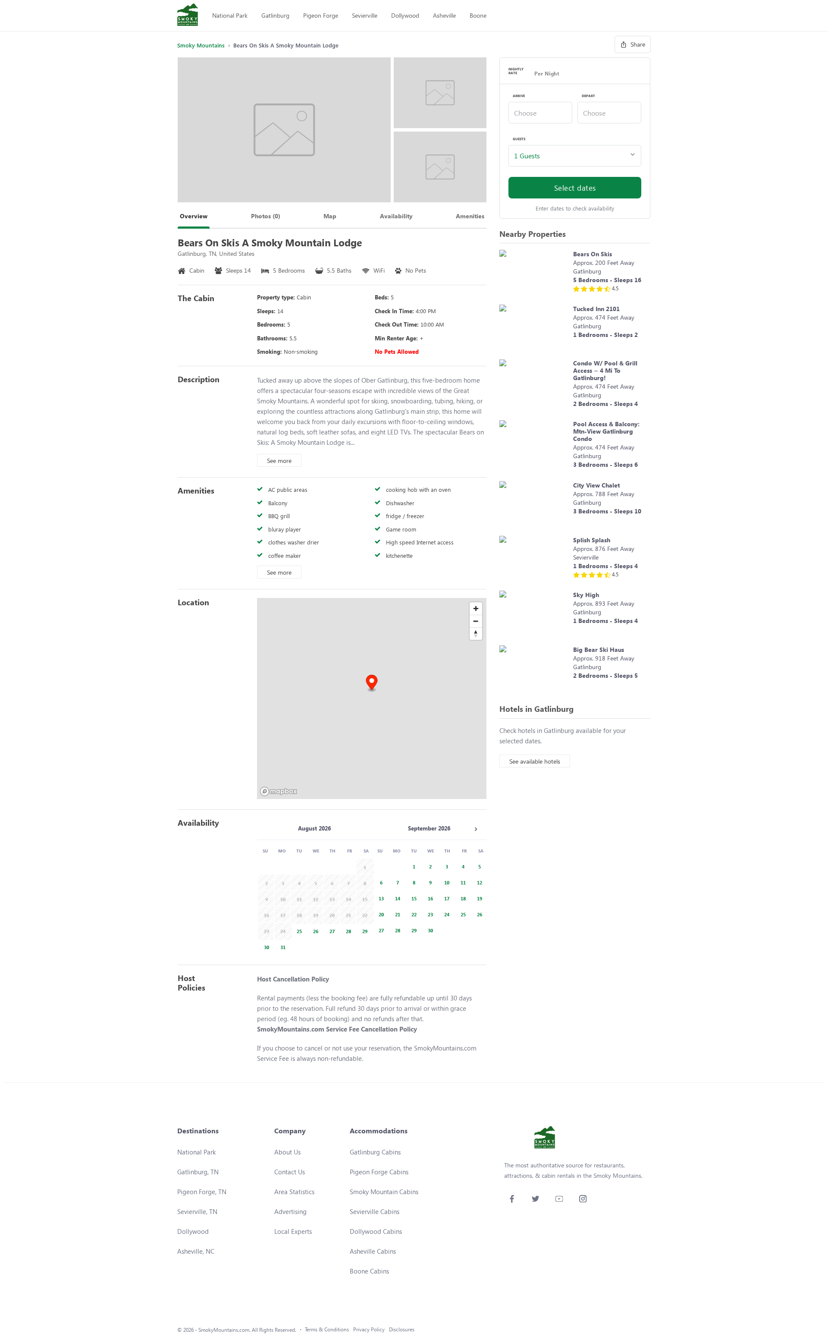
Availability (396, 216)
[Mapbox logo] (279, 791)
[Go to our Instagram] (582, 1198)
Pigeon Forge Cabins (379, 1171)
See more (279, 460)
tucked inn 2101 (596, 308)
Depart (588, 96)
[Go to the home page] (187, 15)
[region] (371, 698)
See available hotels (534, 761)
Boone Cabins (369, 1271)
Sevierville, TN (197, 1211)
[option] (298, 930)
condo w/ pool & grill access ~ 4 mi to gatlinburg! (605, 370)
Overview (193, 216)
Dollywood (405, 15)
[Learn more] (534, 273)
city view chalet (596, 485)
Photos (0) (265, 216)
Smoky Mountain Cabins (384, 1191)
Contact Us (289, 1171)
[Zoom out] (476, 621)
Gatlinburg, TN (198, 1171)
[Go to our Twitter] (535, 1198)
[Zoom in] (476, 608)
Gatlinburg (275, 15)
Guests (519, 139)
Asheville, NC (195, 1251)
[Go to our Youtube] (559, 1198)
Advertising (290, 1211)
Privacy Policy (369, 1329)
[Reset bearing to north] (476, 633)
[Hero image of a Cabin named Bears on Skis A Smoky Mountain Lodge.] (284, 129)
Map (329, 216)
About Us (287, 1152)
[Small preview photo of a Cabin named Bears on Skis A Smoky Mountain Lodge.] (440, 92)
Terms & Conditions (327, 1329)
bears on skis (592, 254)
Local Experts (293, 1231)
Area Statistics (294, 1191)
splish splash (591, 540)
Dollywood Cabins (376, 1231)
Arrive (519, 96)
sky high (586, 594)
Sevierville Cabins (374, 1211)
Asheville (444, 15)
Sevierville (364, 15)
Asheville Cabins (373, 1251)
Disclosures (401, 1329)
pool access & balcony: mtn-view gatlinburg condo (606, 431)
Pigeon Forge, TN (201, 1191)
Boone (478, 15)
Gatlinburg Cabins (375, 1152)
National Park (230, 15)
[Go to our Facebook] (511, 1198)
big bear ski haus (598, 649)
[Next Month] (475, 829)
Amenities (470, 216)
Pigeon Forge (320, 15)
